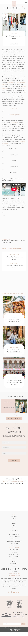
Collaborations (14, 539)
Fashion (14, 33)
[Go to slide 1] (11, 414)
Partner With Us (14, 563)
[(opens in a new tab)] (14, 406)
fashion (13, 240)
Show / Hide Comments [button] (14, 248)
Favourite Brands (14, 546)
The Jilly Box (14, 347)
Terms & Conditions (17, 629)
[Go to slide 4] (16, 415)
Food (14, 525)
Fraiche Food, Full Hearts (14, 541)
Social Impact (14, 559)
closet (4, 240)
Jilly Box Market (14, 543)
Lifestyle (14, 516)
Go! (23, 623)
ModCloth (14, 108)
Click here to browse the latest (14, 481)
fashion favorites (20, 240)
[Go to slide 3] (14, 414)
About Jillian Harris (14, 554)
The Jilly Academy (14, 556)
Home (14, 518)
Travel (14, 378)
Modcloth (10, 82)
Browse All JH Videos (14, 418)
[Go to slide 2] (13, 414)
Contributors (14, 530)
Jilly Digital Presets (14, 536)
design (8, 240)
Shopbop (14, 122)
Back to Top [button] (13, 630)
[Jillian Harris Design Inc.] (14, 8)
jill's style (8, 242)
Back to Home (14, 549)
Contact (14, 561)
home (3, 242)
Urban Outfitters (14, 115)
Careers (14, 566)
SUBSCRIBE (14, 460)
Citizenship (14, 523)
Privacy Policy (9, 629)
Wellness (14, 521)
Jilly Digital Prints (14, 534)
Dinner (14, 317)
